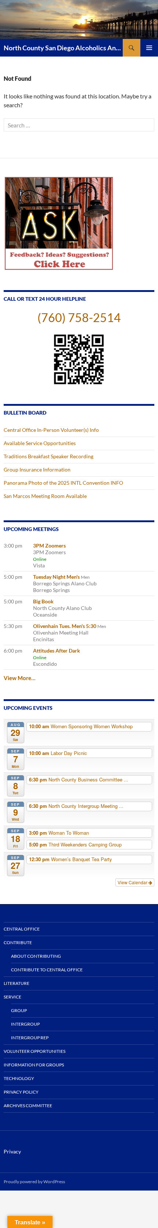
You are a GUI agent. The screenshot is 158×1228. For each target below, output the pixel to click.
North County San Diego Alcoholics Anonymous (63, 48)
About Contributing (36, 956)
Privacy (12, 1151)
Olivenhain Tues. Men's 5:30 (64, 626)
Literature (16, 983)
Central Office (22, 929)
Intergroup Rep (30, 1037)
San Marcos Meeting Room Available (45, 496)
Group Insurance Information (37, 469)
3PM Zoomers (49, 545)
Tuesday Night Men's (56, 577)
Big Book (43, 601)
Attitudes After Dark (56, 650)
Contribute (18, 942)
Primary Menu (149, 48)
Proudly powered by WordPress (34, 1181)
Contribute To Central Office (47, 969)
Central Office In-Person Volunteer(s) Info (51, 430)
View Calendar (133, 882)
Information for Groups (34, 1065)
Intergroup (25, 1024)
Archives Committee (28, 1105)
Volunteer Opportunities (34, 1051)
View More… (19, 678)
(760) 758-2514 (79, 317)
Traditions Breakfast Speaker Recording (48, 456)
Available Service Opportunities (40, 443)
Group (19, 1010)
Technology (19, 1078)
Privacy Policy (21, 1092)
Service (12, 997)
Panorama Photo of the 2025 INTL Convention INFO (63, 483)
